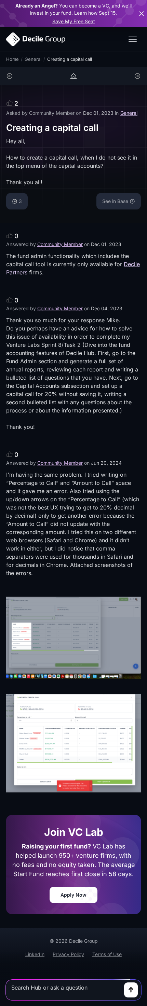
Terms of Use (107, 954)
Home (12, 59)
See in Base (115, 201)
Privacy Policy (68, 954)
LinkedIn (34, 954)
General (33, 59)
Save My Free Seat (73, 21)
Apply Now (73, 895)
